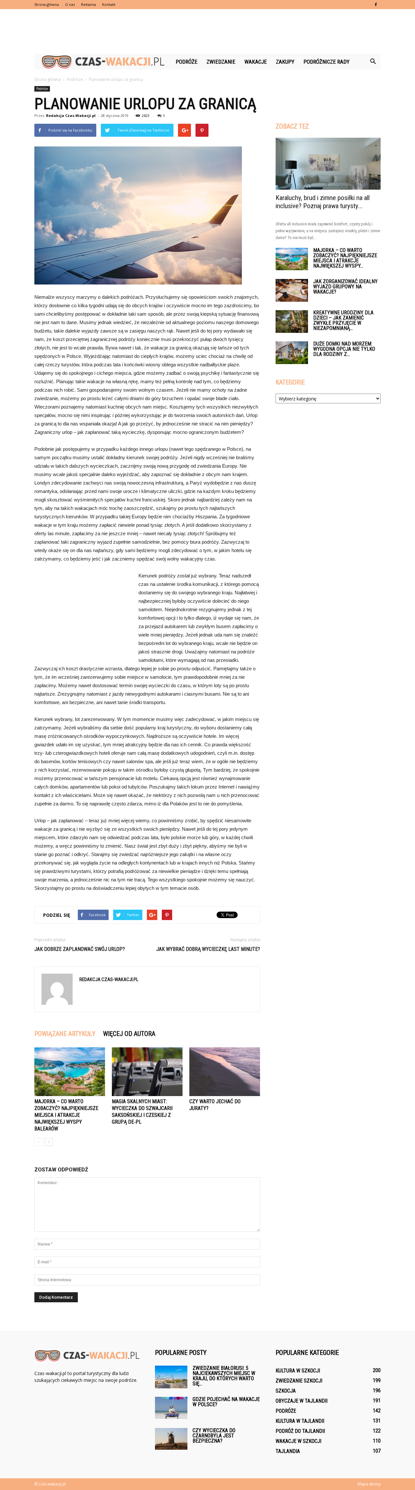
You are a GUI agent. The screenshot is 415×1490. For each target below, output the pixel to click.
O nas (70, 4)
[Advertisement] (207, 31)
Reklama (88, 4)
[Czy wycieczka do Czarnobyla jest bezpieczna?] (171, 1439)
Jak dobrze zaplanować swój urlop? (79, 949)
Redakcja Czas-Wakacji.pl (71, 115)
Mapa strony (369, 1484)
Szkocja (286, 1391)
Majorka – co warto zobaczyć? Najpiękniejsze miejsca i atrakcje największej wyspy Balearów (66, 1115)
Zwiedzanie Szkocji (299, 1381)
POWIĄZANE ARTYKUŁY (64, 1034)
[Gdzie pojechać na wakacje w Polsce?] (171, 1408)
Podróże (186, 61)
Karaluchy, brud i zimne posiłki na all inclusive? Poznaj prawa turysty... (323, 202)
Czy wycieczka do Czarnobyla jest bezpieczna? (214, 1435)
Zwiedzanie (221, 61)
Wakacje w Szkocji (298, 1441)
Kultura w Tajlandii (300, 1421)
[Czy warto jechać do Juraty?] (224, 1071)
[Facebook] (376, 4)
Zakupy (285, 61)
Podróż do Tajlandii (300, 1431)
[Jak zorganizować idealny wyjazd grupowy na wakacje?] (292, 290)
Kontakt (108, 4)
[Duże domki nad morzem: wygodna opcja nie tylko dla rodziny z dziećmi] (292, 352)
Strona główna (46, 4)
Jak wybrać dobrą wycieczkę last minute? (208, 949)
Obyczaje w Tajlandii (301, 1401)
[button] (373, 61)
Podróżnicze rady (326, 61)
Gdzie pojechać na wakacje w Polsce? (226, 1402)
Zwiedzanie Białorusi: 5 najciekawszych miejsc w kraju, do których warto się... (224, 1376)
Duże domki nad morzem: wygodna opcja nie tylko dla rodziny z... (344, 349)
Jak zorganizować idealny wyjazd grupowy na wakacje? (345, 286)
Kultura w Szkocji (298, 1371)
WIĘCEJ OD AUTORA (129, 1034)
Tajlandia (288, 1451)
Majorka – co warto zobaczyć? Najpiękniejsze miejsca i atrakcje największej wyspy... (345, 258)
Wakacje (255, 61)
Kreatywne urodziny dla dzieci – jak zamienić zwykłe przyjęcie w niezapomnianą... (343, 320)
